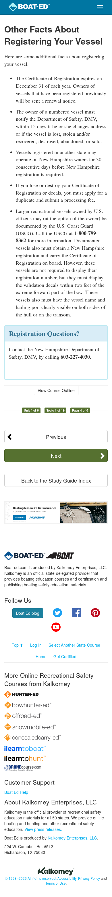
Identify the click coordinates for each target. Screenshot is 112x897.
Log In (36, 645)
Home (41, 656)
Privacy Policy (89, 878)
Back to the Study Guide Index (56, 480)
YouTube (56, 627)
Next (56, 455)
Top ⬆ (17, 645)
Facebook (76, 612)
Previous (56, 436)
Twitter (57, 612)
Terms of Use (55, 883)
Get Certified (64, 656)
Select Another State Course (74, 645)
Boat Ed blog (27, 613)
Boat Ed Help (16, 792)
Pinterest (95, 612)
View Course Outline (56, 390)
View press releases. (43, 829)
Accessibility (66, 878)
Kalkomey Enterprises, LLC (72, 838)
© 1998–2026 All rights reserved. (31, 878)
